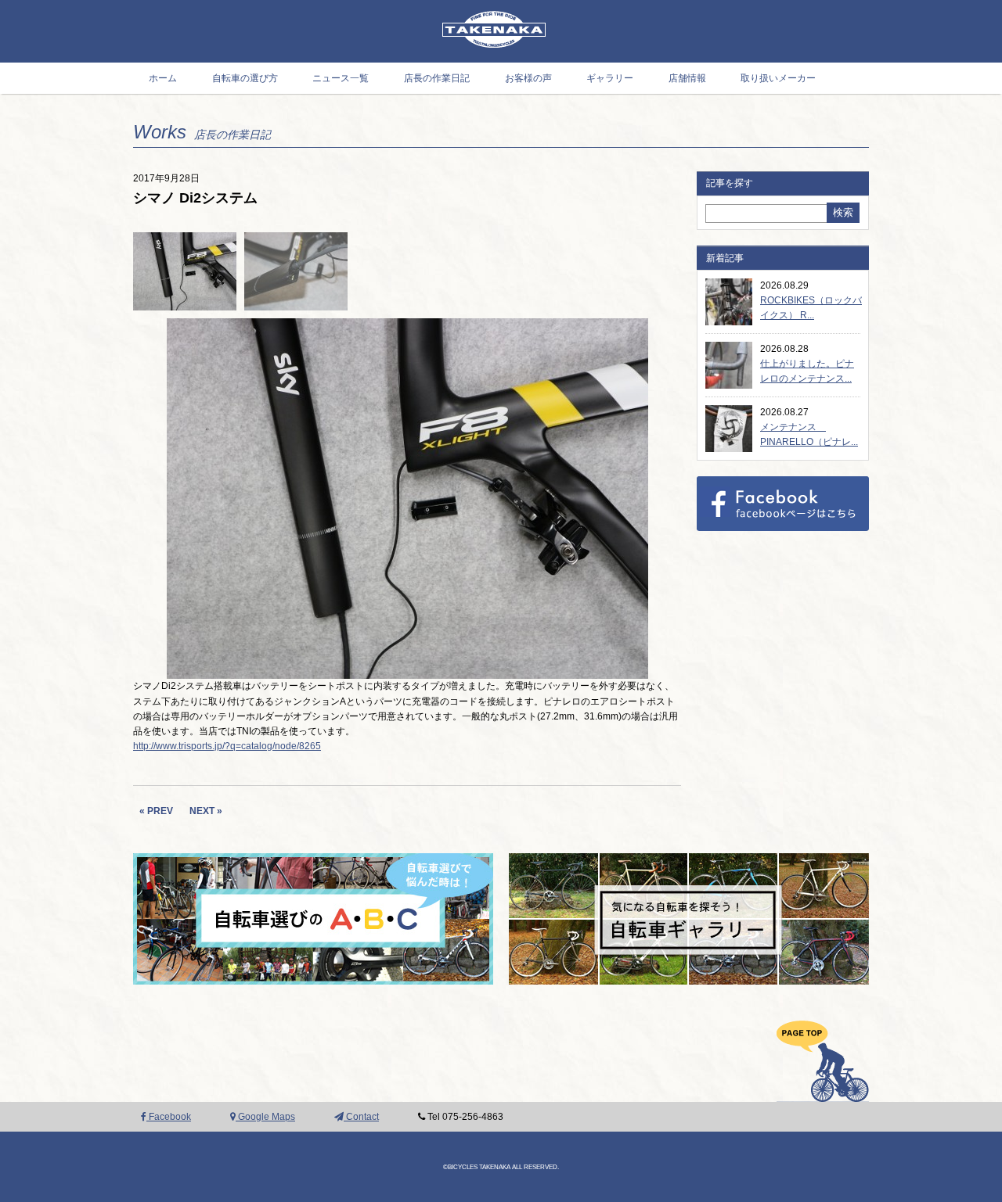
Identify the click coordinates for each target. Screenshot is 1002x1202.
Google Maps (265, 1116)
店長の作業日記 (437, 78)
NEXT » (205, 811)
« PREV (156, 811)
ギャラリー (609, 78)
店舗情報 (687, 78)
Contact (361, 1116)
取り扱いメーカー (778, 78)
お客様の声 (528, 78)
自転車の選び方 (245, 78)
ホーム (163, 78)
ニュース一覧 (340, 78)
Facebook (168, 1116)
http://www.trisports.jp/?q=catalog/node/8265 (227, 746)
